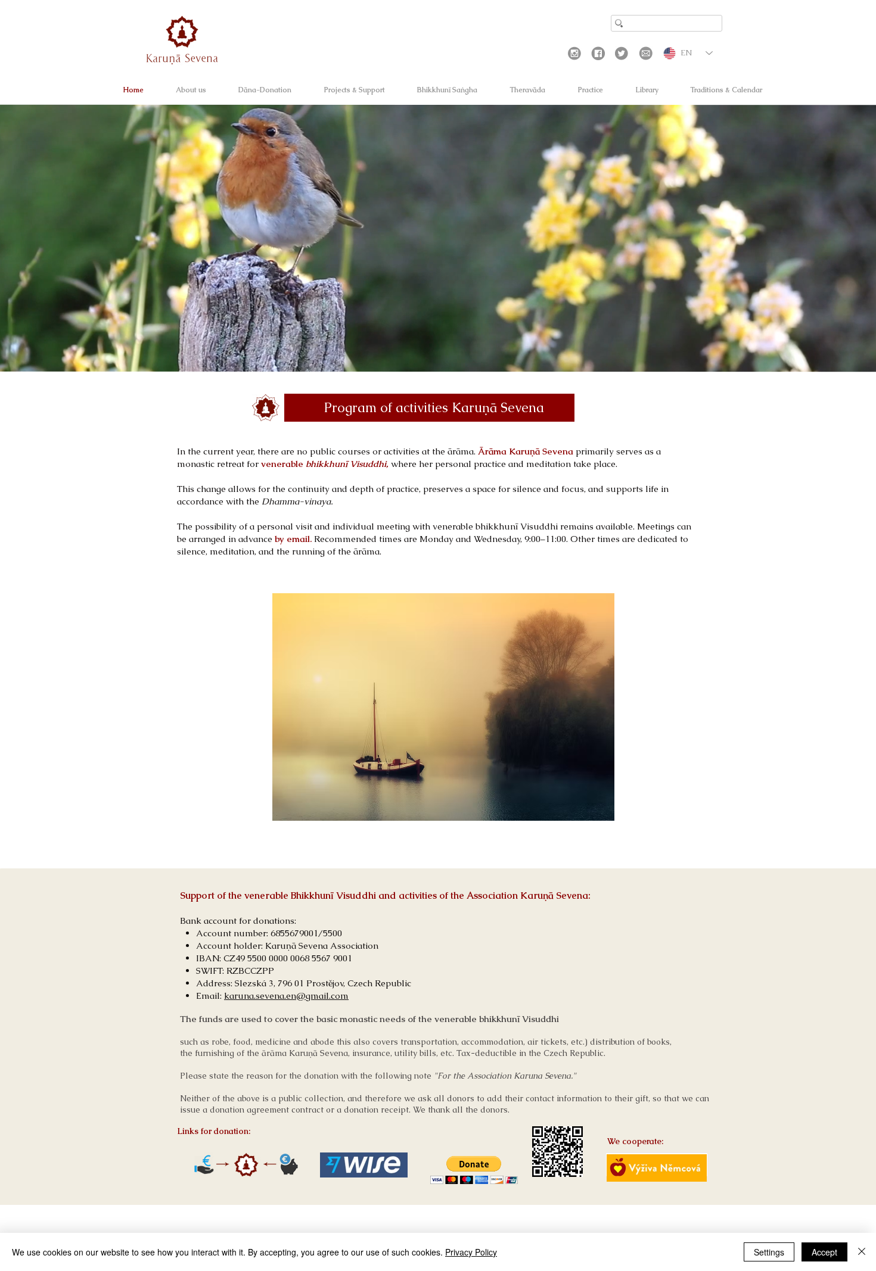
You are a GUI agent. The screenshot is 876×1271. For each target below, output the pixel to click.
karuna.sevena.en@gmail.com (286, 995)
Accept (824, 1252)
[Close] (862, 1251)
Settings (769, 1252)
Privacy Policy (471, 1252)
